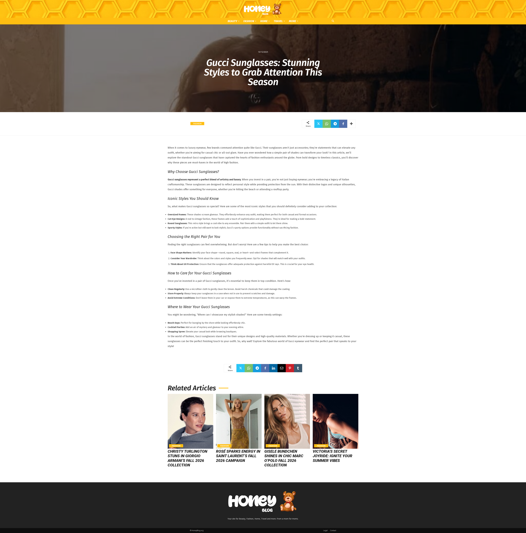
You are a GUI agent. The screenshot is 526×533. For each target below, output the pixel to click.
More (292, 21)
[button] (333, 21)
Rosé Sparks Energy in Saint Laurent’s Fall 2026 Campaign (238, 456)
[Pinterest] (290, 368)
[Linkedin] (273, 368)
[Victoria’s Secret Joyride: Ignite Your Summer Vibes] (335, 421)
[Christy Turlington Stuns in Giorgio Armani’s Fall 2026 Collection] (190, 421)
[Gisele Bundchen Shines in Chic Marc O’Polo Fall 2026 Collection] (287, 421)
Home (264, 21)
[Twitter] (318, 124)
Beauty (232, 21)
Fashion (248, 21)
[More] (351, 124)
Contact (333, 530)
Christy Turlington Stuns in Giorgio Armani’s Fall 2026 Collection (187, 458)
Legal (325, 530)
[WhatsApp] (327, 124)
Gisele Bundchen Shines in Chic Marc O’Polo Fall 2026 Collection (283, 458)
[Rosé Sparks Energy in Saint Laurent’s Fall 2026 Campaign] (239, 421)
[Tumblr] (298, 368)
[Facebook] (343, 124)
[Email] (282, 368)
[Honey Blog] (263, 9)
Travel (278, 21)
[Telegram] (335, 124)
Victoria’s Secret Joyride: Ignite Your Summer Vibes (332, 456)
